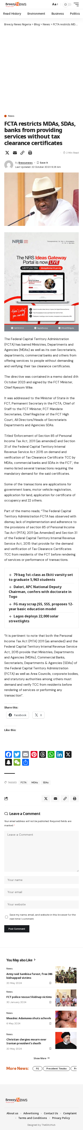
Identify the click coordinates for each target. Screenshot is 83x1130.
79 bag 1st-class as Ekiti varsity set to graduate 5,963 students (41, 577)
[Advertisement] (41, 70)
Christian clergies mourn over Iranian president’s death (26, 1041)
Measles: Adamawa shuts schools (28, 1018)
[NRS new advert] (41, 281)
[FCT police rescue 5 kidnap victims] (66, 997)
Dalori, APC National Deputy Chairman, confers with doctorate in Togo (40, 591)
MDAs (34, 782)
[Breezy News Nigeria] (15, 4)
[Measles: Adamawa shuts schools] (66, 1019)
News (11, 116)
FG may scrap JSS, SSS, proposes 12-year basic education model (41, 606)
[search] (47, 5)
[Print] (30, 152)
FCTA (23, 782)
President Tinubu (56, 1068)
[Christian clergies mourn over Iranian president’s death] (66, 1040)
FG (37, 1068)
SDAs (46, 782)
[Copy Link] (22, 152)
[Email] (15, 152)
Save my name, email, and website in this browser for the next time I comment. (43, 916)
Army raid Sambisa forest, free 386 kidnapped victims (29, 976)
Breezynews (26, 162)
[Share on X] (7, 152)
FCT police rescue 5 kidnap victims (29, 997)
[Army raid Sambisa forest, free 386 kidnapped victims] (66, 974)
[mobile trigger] (75, 4)
